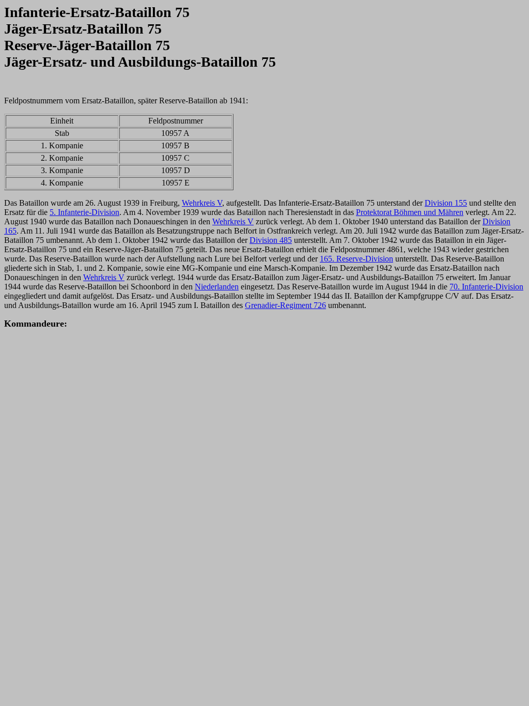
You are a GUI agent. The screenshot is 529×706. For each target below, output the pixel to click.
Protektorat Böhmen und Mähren (409, 212)
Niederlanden (217, 286)
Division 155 (446, 202)
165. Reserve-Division (356, 258)
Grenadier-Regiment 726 (285, 305)
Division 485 (271, 240)
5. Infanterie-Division (84, 212)
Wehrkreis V (202, 202)
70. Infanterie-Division (486, 286)
